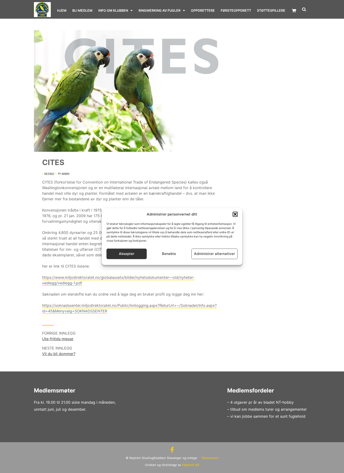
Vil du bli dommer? (58, 353)
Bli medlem (82, 10)
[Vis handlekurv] (294, 10)
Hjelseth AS (190, 465)
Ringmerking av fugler (159, 10)
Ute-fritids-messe (57, 338)
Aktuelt (49, 173)
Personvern (210, 458)
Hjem (61, 10)
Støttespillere (271, 10)
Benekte (169, 253)
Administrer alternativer (214, 253)
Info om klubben (113, 10)
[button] (235, 214)
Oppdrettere (203, 10)
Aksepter (126, 253)
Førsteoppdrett (236, 10)
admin (65, 173)
